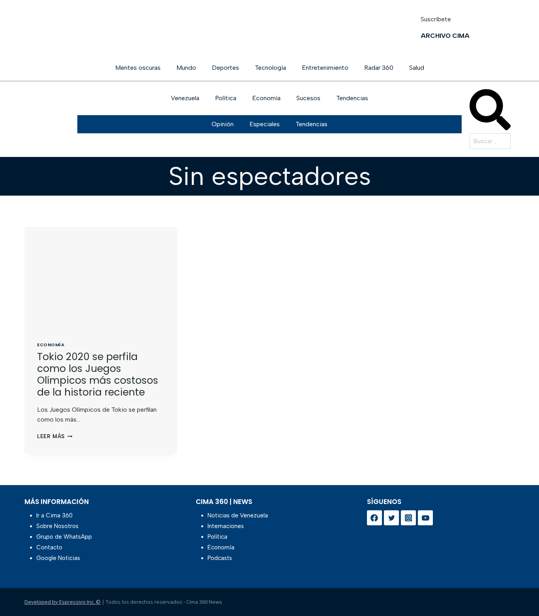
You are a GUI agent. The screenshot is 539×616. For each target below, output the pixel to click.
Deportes (225, 67)
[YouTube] (425, 517)
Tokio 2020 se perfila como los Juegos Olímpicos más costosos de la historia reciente (97, 374)
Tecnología (270, 67)
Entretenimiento (325, 67)
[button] (490, 111)
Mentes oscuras (138, 67)
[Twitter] (391, 517)
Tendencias (352, 98)
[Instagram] (408, 517)
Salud (416, 67)
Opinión (222, 124)
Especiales (264, 124)
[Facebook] (374, 517)
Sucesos (308, 98)
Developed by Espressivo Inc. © (62, 601)
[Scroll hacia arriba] (520, 589)
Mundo (186, 67)
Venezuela (185, 98)
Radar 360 (378, 67)
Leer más (54, 436)
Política (225, 98)
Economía (266, 98)
